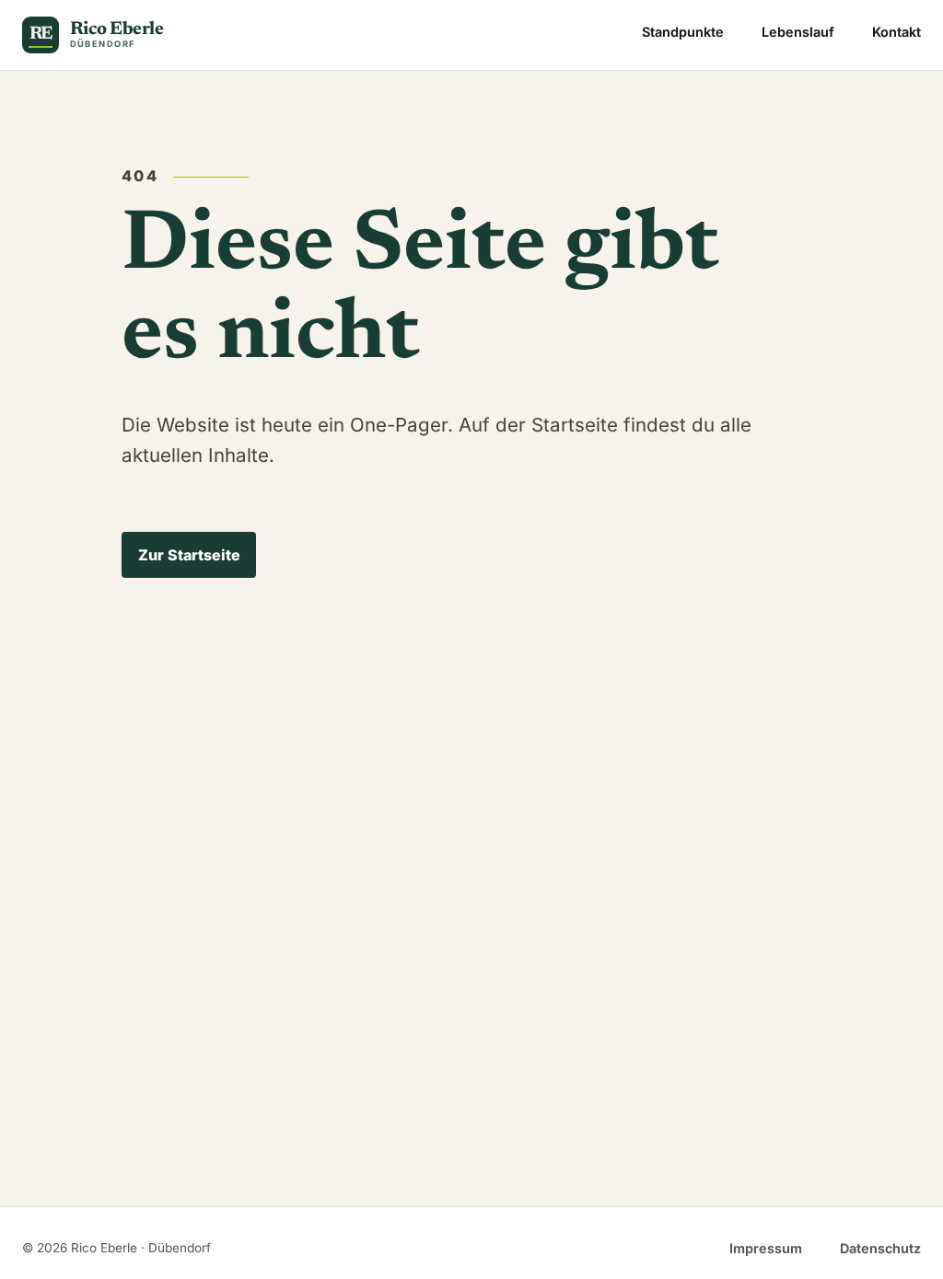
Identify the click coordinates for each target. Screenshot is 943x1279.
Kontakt (896, 32)
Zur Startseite (189, 555)
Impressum (765, 1248)
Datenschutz (880, 1248)
